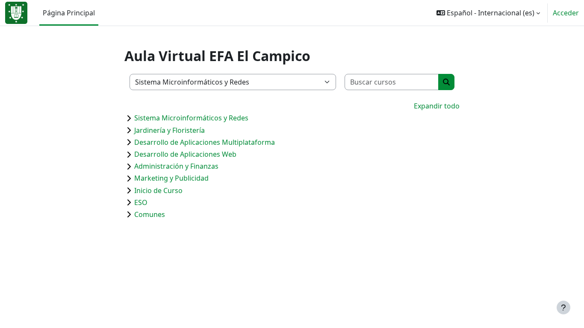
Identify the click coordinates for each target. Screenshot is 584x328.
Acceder (566, 13)
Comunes (149, 214)
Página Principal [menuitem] (69, 13)
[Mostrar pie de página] (563, 307)
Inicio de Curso (158, 190)
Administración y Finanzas (176, 166)
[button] (488, 13)
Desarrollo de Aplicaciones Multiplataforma (204, 142)
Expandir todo (437, 106)
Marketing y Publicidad (171, 178)
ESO (140, 202)
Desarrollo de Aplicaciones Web (185, 154)
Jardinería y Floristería (169, 130)
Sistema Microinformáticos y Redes (191, 118)
